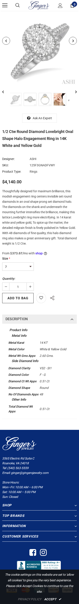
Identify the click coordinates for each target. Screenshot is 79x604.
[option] (39, 49)
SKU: (5, 165)
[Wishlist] (41, 298)
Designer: (8, 159)
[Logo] (39, 5)
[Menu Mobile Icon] (4, 5)
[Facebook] (32, 553)
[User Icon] (60, 5)
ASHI (33, 159)
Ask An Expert (42, 118)
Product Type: (11, 171)
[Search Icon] (17, 5)
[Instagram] (43, 553)
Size (6, 258)
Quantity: (8, 278)
